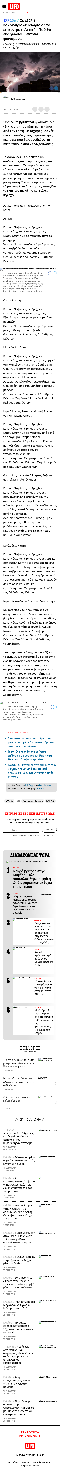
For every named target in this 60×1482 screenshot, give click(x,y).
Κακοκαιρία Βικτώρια (33, 800)
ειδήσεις (39, 788)
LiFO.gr (29, 785)
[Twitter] (56, 88)
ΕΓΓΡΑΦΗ (49, 829)
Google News (45, 785)
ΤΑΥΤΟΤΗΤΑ (30, 1432)
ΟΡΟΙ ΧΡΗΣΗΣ (12, 835)
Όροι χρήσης (13, 1462)
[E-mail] (47, 109)
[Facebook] (51, 88)
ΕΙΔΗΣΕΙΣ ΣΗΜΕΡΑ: (18, 732)
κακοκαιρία (46, 122)
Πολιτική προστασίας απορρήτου (37, 1462)
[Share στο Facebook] (50, 273)
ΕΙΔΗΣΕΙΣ (15, 13)
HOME (6, 13)
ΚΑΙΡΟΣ (50, 800)
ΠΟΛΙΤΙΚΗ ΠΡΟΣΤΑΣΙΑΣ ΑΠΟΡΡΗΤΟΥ (37, 835)
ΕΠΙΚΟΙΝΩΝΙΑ (30, 1436)
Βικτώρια (12, 126)
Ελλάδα (25, 13)
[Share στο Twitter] (55, 273)
